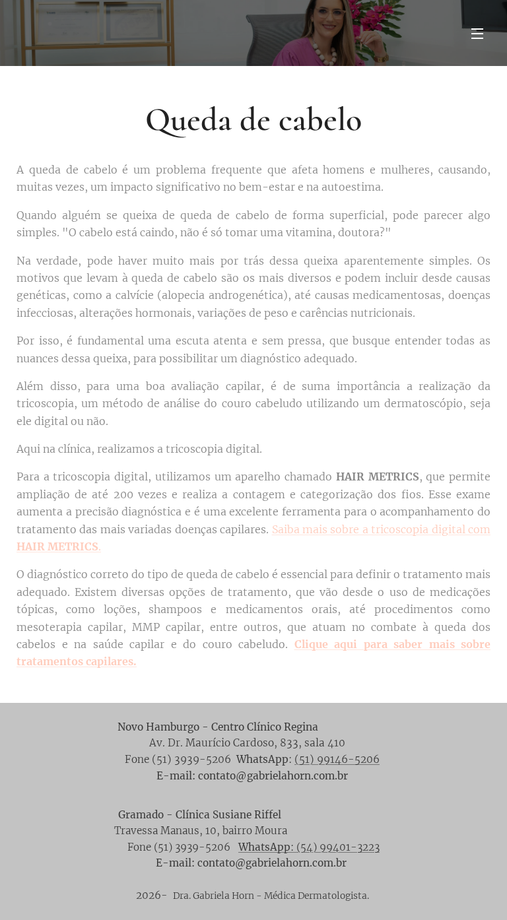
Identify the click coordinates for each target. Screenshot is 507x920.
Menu (477, 33)
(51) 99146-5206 (337, 759)
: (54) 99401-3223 (309, 847)
